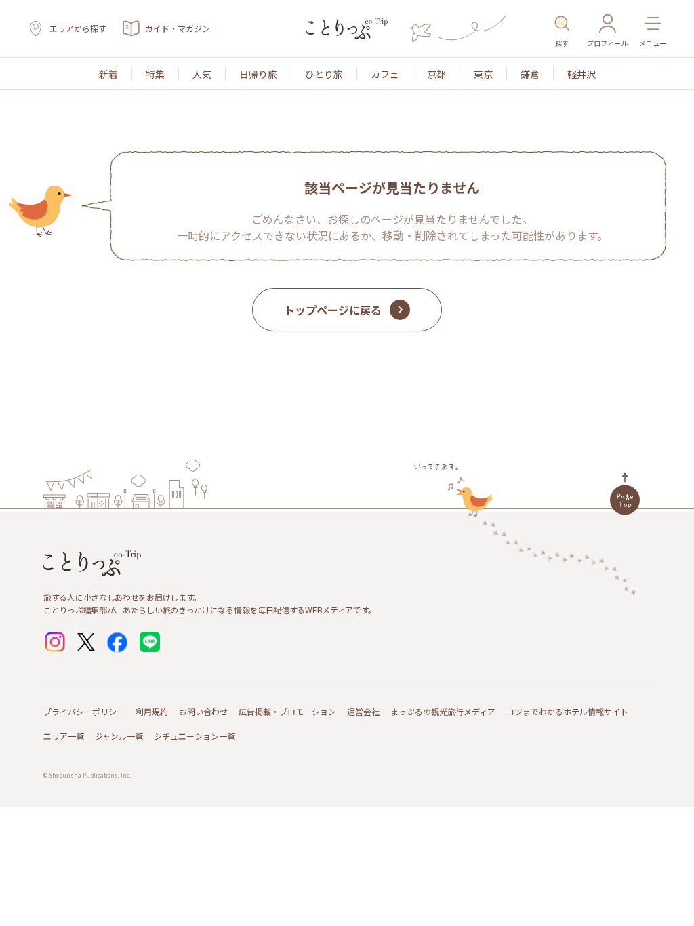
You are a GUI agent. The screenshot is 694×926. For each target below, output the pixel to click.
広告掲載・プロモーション (287, 711)
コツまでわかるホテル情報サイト (567, 711)
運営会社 (363, 711)
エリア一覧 (63, 736)
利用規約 (152, 711)
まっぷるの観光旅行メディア (442, 711)
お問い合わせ (203, 711)
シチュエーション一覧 (194, 736)
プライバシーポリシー (84, 711)
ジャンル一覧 (119, 736)
